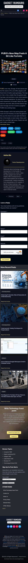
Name (3, 228)
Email (3, 236)
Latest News (7, 458)
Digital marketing (8, 454)
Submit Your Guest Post (14, 432)
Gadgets (3, 391)
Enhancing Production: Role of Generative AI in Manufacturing (13, 295)
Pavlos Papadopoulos (8, 82)
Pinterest (3, 131)
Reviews (6, 461)
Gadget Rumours (22, 556)
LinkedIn (17, 128)
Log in (3, 508)
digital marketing (21, 542)
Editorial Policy (22, 148)
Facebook (3, 128)
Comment (4, 211)
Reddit (3, 135)
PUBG (2, 88)
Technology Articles (6, 291)
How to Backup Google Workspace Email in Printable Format (13, 362)
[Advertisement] (14, 34)
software (5, 542)
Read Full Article (6, 302)
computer (22, 540)
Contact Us (14, 436)
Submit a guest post (12, 546)
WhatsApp (11, 131)
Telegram (19, 131)
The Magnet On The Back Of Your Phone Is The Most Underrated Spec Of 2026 (13, 395)
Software (4, 358)
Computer (6, 452)
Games (6, 13)
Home (2, 13)
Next (18, 196)
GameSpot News (5, 124)
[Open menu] (1, 10)
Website (3, 243)
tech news (22, 537)
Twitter (10, 128)
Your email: (5, 477)
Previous (11, 196)
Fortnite (4, 143)
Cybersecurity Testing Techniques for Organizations (12, 329)
